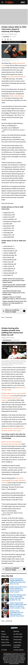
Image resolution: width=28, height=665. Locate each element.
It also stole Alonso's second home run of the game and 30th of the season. (12, 428)
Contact (3, 634)
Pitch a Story (5, 639)
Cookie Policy (17, 642)
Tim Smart (6, 36)
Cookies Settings (18, 650)
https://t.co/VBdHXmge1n (9, 125)
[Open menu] (2, 2)
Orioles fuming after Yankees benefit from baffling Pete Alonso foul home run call (14, 286)
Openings (16, 631)
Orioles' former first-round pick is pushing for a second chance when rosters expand (13, 280)
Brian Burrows (7, 340)
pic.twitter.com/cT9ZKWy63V (10, 128)
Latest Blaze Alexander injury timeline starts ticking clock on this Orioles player (14, 292)
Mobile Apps (5, 637)
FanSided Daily (17, 637)
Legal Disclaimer (6, 645)
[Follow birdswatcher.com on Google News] (24, 311)
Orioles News (9, 317)
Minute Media (8, 653)
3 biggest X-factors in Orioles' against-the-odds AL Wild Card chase (14, 297)
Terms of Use (5, 642)
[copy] (11, 39)
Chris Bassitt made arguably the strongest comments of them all (13, 480)
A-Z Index (4, 650)
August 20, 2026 (5, 514)
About (3, 631)
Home (2, 317)
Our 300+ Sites (17, 634)
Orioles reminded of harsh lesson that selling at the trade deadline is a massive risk (14, 303)
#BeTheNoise (18, 123)
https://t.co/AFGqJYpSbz (8, 511)
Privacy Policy (17, 639)
